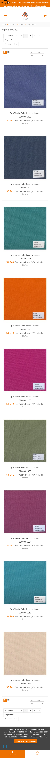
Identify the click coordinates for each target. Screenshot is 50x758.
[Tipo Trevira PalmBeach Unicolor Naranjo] (25, 299)
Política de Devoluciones (26, 741)
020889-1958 (25, 117)
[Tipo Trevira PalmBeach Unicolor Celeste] (25, 582)
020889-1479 (25, 471)
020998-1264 (25, 683)
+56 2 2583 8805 (30, 734)
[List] (8, 52)
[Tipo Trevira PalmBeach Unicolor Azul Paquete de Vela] (25, 86)
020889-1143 (25, 613)
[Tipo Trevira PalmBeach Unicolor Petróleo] (25, 157)
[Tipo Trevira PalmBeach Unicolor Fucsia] (25, 370)
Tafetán (21, 24)
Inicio (4, 24)
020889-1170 (25, 400)
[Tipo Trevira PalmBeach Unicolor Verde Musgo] (25, 441)
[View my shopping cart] (45, 16)
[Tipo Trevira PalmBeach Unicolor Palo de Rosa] (25, 511)
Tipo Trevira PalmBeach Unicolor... (25, 113)
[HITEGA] (25, 16)
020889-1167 (25, 542)
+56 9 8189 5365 (10, 737)
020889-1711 (25, 258)
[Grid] (5, 52)
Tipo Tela (12, 24)
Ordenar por (35, 52)
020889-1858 (25, 187)
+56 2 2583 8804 (15, 734)
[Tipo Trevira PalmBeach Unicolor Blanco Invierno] (25, 653)
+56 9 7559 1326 (25, 737)
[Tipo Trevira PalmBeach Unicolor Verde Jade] (25, 228)
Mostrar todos (11, 44)
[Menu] (5, 16)
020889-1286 (25, 329)
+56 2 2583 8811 (22, 732)
